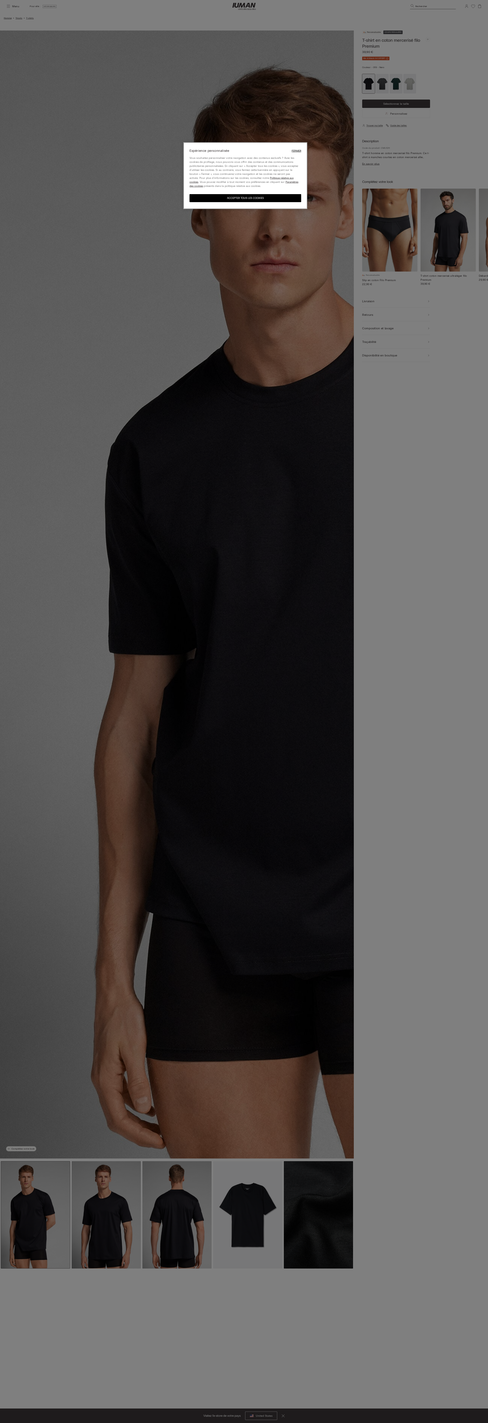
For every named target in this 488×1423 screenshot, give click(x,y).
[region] (245, 175)
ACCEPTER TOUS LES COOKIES (245, 198)
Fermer (296, 151)
